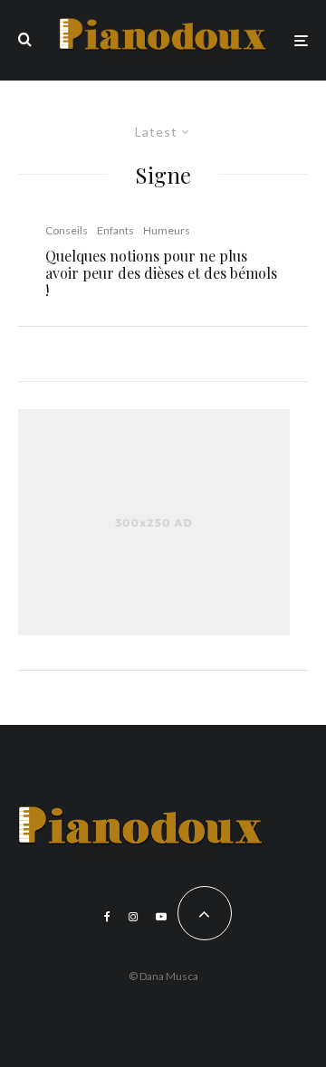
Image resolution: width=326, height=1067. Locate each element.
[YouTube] (161, 916)
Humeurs (166, 230)
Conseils (66, 230)
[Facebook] (107, 916)
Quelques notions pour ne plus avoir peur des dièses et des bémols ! (161, 273)
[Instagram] (133, 916)
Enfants (115, 230)
